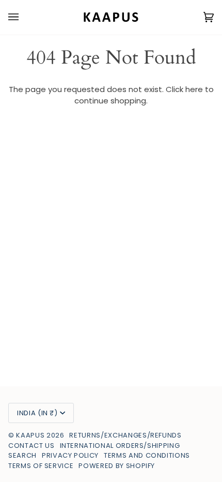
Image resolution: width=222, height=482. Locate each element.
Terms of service (40, 466)
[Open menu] (23, 17)
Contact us (31, 445)
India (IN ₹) (37, 413)
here (194, 89)
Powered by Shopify (116, 466)
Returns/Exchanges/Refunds (125, 435)
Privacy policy (70, 455)
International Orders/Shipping (120, 445)
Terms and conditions (147, 455)
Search (22, 455)
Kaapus (31, 435)
